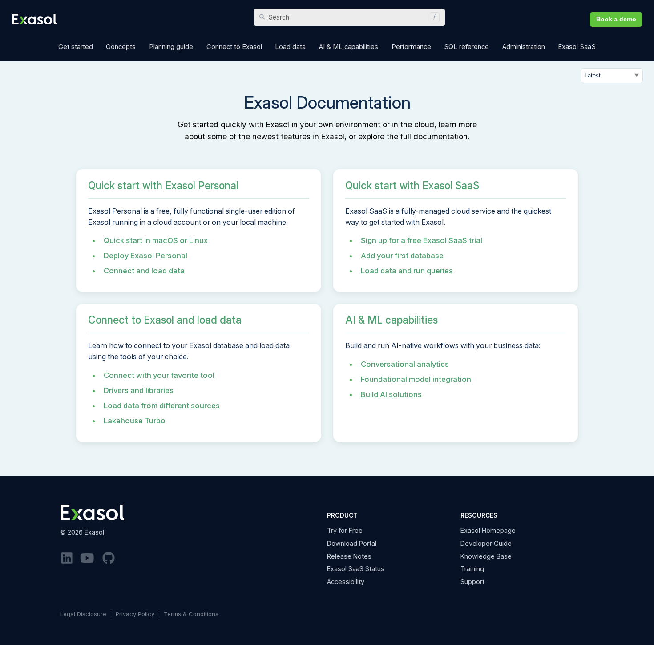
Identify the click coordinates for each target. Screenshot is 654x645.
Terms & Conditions (191, 613)
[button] (432, 17)
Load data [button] (290, 47)
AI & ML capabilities (391, 320)
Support (472, 581)
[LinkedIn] (67, 558)
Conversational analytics (405, 364)
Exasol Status (355, 568)
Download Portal (351, 543)
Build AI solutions (391, 394)
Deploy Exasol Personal (145, 255)
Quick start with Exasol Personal (163, 185)
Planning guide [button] (171, 47)
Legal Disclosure (83, 613)
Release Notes (349, 556)
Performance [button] (411, 47)
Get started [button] (75, 47)
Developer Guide (486, 543)
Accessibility (345, 581)
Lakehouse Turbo (135, 420)
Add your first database (402, 255)
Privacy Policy (135, 613)
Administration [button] (523, 47)
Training (472, 568)
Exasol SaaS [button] (577, 47)
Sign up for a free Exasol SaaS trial (421, 240)
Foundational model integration (416, 379)
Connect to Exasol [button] (234, 47)
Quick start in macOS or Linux (156, 240)
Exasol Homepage (488, 530)
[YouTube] (87, 558)
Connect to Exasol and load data (165, 320)
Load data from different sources (162, 405)
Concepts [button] (121, 47)
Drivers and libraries (139, 390)
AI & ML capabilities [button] (348, 47)
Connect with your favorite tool (159, 375)
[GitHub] (108, 558)
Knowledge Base (486, 556)
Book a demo (616, 19)
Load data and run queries (407, 270)
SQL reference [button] (466, 47)
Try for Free (345, 530)
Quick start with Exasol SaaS (412, 185)
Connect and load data (144, 270)
